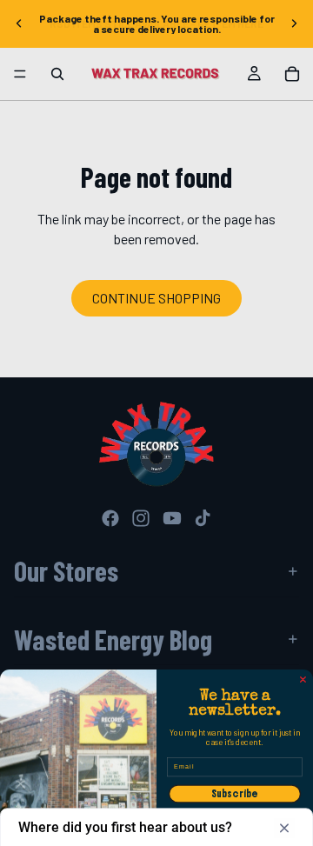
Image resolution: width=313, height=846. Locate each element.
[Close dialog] (303, 680)
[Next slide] (294, 23)
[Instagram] (140, 518)
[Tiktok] (202, 518)
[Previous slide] (19, 23)
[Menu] (20, 74)
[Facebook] (110, 518)
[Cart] (292, 74)
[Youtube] (172, 518)
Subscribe (234, 794)
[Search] (57, 74)
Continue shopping (156, 298)
